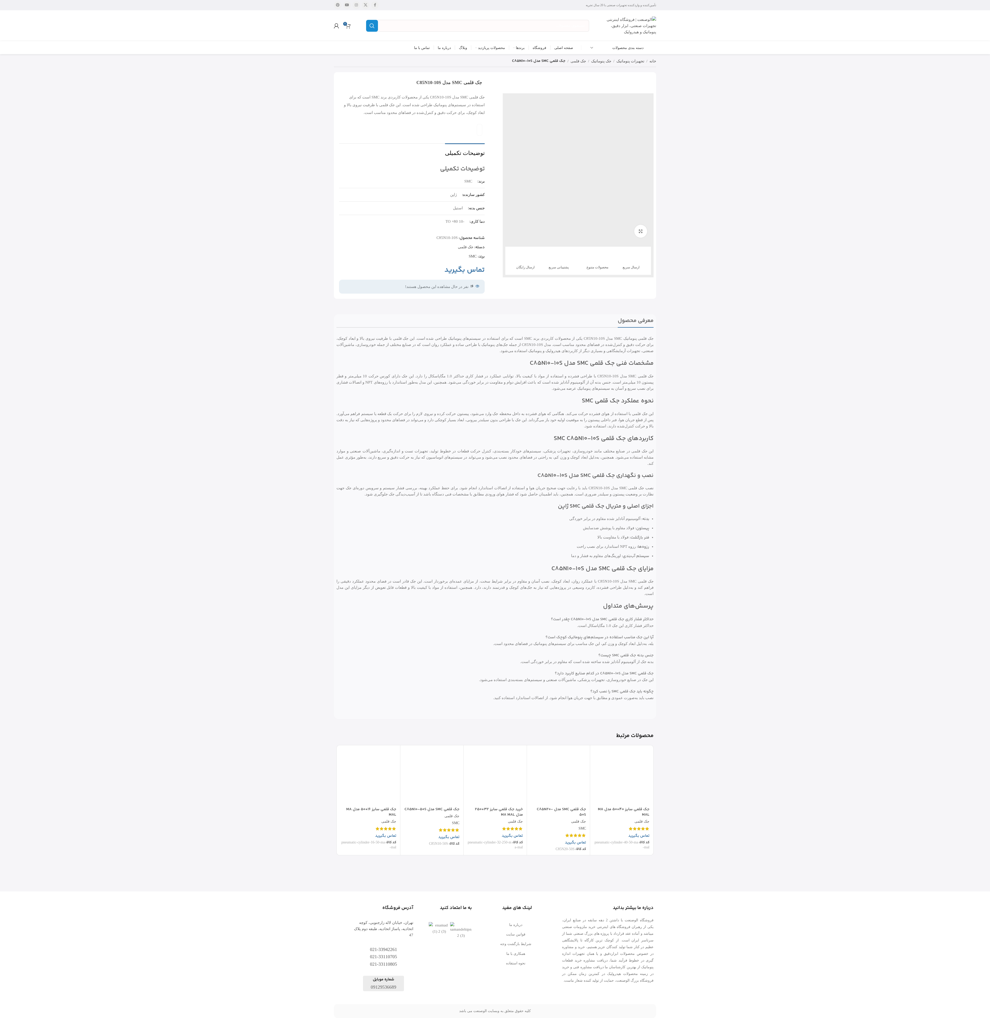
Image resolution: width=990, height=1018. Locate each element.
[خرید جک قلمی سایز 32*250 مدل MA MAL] (495, 777)
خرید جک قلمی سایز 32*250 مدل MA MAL (499, 812)
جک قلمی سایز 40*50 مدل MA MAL (623, 812)
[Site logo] (630, 25)
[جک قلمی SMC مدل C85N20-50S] (558, 777)
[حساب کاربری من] (336, 26)
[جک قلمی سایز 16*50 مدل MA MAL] (368, 777)
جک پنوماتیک (601, 61)
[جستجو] (372, 26)
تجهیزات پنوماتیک (630, 61)
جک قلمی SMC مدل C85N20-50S (561, 812)
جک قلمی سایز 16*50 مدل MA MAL (371, 812)
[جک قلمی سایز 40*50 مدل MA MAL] (621, 777)
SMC (473, 256)
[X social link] (365, 5)
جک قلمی (578, 61)
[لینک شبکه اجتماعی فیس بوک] (375, 5)
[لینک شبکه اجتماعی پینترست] (338, 5)
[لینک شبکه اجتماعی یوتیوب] (347, 5)
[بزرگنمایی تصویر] (640, 231)
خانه (652, 61)
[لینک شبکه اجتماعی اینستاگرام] (356, 5)
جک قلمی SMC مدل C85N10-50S (432, 809)
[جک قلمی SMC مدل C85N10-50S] (432, 777)
